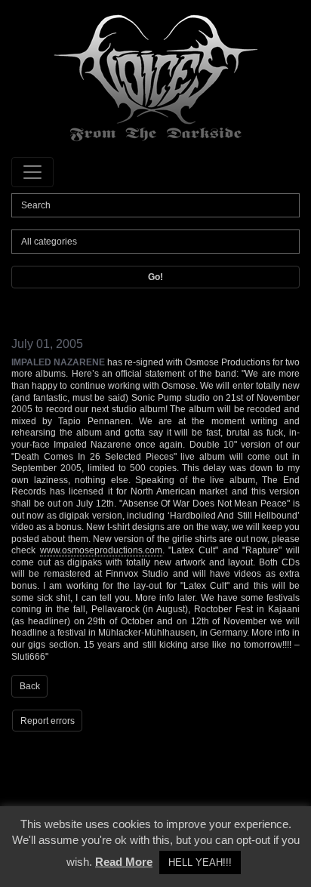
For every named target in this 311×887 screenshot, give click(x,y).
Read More (123, 861)
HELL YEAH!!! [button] (200, 862)
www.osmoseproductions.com (101, 550)
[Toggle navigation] (32, 172)
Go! (155, 277)
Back (30, 686)
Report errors (47, 721)
